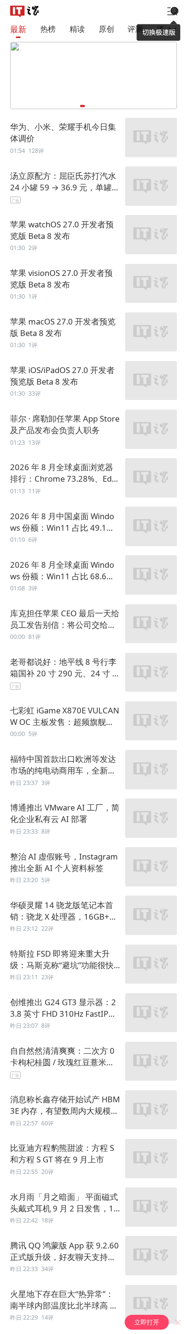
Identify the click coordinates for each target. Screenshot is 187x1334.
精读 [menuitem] (77, 29)
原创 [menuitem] (106, 29)
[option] (93, 138)
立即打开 (146, 1322)
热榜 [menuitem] (48, 29)
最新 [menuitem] (18, 29)
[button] (82, 106)
